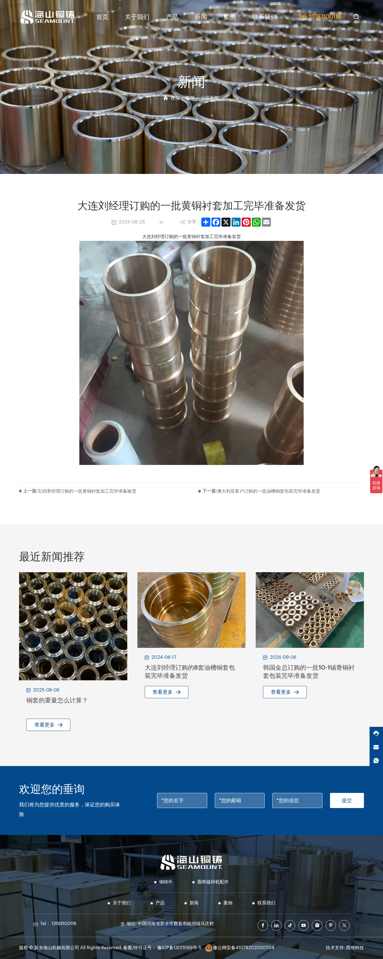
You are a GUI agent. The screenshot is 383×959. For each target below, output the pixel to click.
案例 (229, 17)
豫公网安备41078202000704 (243, 948)
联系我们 (264, 17)
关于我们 (137, 17)
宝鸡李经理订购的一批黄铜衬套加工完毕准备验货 (87, 491)
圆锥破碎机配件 (213, 882)
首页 (102, 17)
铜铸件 (166, 882)
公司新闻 (210, 98)
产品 (172, 17)
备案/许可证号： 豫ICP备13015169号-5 (162, 948)
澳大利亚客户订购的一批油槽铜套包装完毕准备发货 (268, 491)
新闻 (201, 17)
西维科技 (355, 948)
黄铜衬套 (196, 236)
